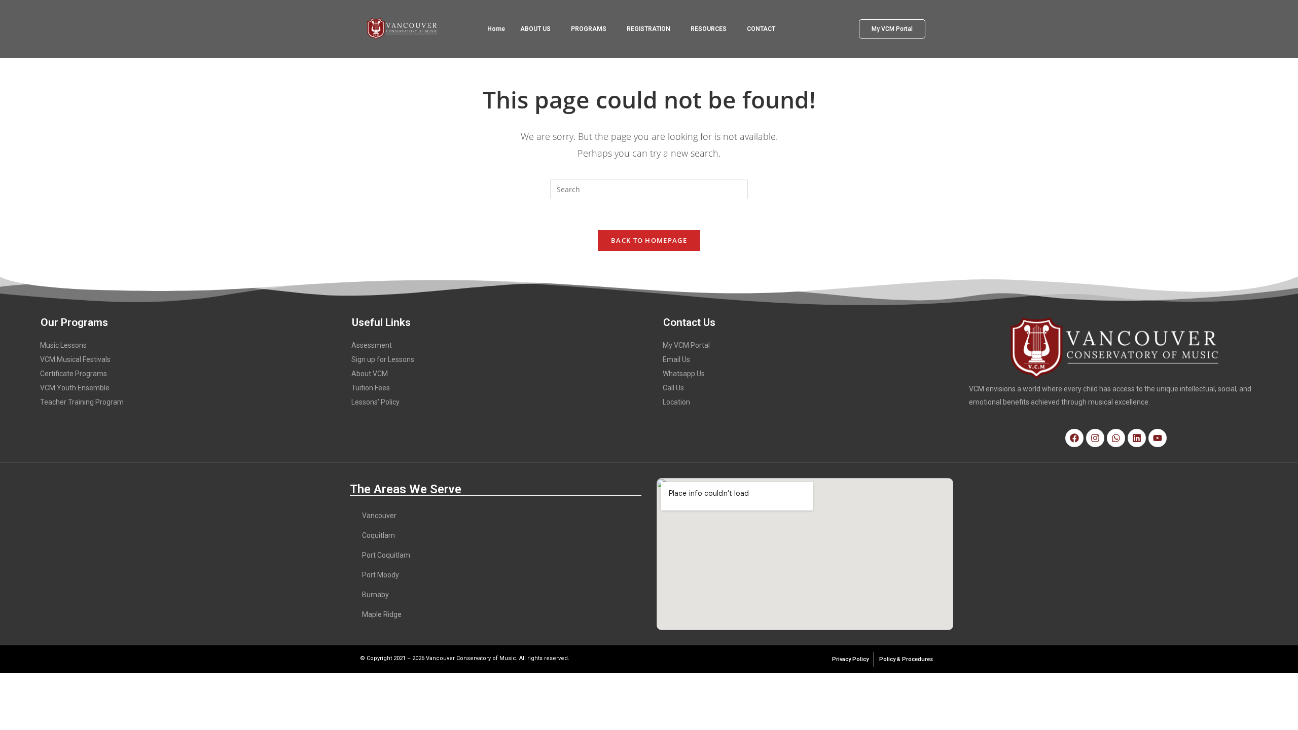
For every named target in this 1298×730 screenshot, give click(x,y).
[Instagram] (1095, 438)
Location (676, 402)
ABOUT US (535, 28)
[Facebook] (1074, 438)
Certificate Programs (73, 374)
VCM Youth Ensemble (75, 388)
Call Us (673, 388)
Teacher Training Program (82, 402)
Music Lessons (63, 345)
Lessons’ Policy (375, 402)
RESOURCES (709, 28)
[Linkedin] (1137, 438)
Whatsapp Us (684, 374)
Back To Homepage (649, 240)
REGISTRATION (648, 28)
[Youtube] (1157, 438)
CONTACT (761, 28)
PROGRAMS (588, 28)
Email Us (676, 359)
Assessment (371, 345)
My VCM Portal (686, 345)
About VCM (369, 374)
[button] (538, 29)
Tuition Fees (370, 388)
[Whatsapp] (1116, 438)
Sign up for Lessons (382, 359)
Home (496, 28)
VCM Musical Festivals (75, 359)
